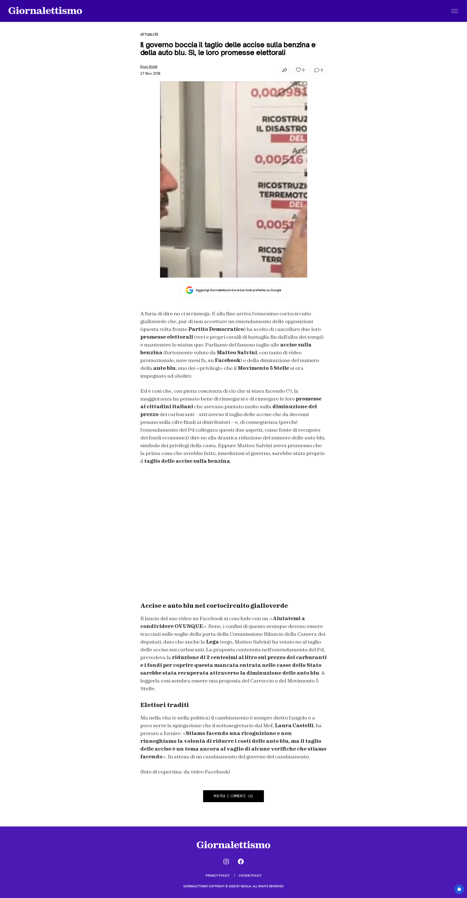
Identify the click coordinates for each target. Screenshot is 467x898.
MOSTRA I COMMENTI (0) (233, 796)
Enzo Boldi (148, 66)
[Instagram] (226, 861)
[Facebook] (241, 861)
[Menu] (454, 11)
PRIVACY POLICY (218, 875)
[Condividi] (284, 70)
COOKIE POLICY (250, 875)
